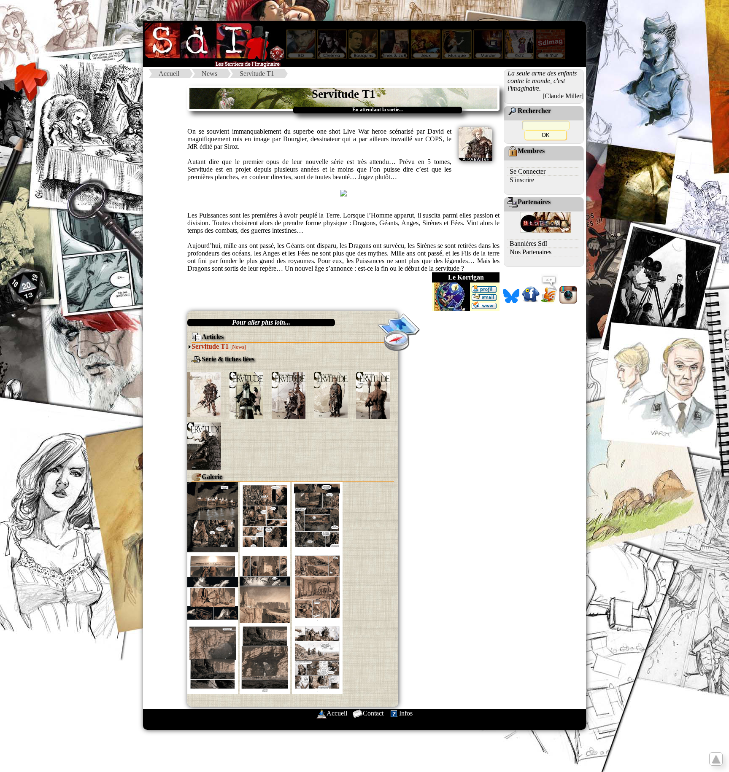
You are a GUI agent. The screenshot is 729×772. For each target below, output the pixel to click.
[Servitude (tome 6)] (204, 445)
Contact (373, 713)
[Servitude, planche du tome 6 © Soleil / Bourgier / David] (212, 658)
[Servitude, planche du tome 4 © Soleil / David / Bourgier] (212, 516)
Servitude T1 (257, 73)
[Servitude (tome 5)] (373, 394)
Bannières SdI (528, 243)
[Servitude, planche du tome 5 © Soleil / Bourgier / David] (212, 586)
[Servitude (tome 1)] (204, 393)
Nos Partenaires (530, 252)
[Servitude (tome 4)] (331, 394)
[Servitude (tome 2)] (246, 394)
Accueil (169, 73)
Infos (406, 713)
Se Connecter (527, 171)
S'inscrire (522, 179)
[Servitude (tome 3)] (288, 394)
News (209, 73)
